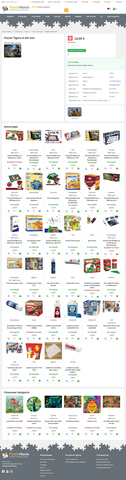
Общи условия (45, 470)
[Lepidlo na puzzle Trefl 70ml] (28, 381)
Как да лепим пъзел (103, 462)
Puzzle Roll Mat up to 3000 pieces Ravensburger (34, 158)
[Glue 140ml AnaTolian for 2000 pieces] (105, 296)
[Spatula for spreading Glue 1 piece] (47, 381)
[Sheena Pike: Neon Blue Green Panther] (47, 434)
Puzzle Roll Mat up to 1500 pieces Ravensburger (92, 158)
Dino (53, 150)
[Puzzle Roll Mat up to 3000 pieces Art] (9, 211)
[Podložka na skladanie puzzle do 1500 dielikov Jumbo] (86, 297)
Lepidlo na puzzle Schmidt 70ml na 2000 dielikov (72, 370)
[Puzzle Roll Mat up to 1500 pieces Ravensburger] (86, 169)
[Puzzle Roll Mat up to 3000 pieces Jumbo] (9, 168)
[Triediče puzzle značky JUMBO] (28, 339)
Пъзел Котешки (37, 31)
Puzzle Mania (7, 31)
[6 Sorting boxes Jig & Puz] (28, 296)
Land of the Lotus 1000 (15, 421)
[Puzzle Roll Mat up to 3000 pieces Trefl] (67, 168)
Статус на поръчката (54, 2)
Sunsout (34, 415)
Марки (67, 16)
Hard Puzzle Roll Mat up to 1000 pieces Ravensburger (111, 243)
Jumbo (14, 150)
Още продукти (113, 16)
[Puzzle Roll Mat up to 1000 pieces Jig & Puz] (47, 253)
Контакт (108, 2)
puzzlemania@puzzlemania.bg (12, 464)
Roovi (92, 415)
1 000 (111, 73)
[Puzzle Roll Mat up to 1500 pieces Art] (86, 211)
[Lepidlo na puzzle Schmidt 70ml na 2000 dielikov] (67, 381)
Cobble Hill (72, 320)
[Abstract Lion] (86, 434)
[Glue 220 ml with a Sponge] (47, 296)
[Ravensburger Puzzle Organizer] (28, 211)
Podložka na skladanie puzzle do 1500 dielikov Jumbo (92, 285)
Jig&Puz (14, 235)
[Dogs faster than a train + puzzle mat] (105, 339)
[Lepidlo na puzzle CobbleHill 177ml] (67, 339)
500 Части (34, 418)
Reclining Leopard (72, 421)
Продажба (22, 16)
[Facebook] (3, 472)
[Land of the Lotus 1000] (9, 434)
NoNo (92, 235)
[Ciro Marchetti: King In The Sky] (105, 434)
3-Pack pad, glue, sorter (14, 283)
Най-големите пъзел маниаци (75, 462)
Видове (78, 16)
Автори (57, 16)
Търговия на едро (71, 2)
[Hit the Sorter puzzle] (67, 253)
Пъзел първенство (46, 473)
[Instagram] (11, 472)
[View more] (14, 140)
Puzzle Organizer (53, 198)
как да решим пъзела (103, 467)
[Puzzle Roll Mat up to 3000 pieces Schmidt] (105, 168)
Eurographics (72, 192)
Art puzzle (14, 192)
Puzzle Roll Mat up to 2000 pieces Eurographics (72, 200)
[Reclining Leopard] (67, 434)
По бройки (36, 16)
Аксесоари (91, 16)
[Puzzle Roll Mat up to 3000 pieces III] (105, 211)
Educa (27, 31)
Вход (42, 2)
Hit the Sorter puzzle (73, 240)
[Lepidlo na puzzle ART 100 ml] (47, 339)
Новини (10, 16)
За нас (42, 467)
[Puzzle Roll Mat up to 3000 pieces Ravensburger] (28, 169)
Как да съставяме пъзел (104, 465)
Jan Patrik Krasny (115, 81)
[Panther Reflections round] (28, 434)
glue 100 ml (92, 240)
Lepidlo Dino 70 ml (72, 283)
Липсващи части (102, 459)
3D (101, 16)
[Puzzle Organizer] (47, 211)
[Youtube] (7, 472)
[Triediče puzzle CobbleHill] (86, 339)
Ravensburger (34, 150)
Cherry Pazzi (72, 415)
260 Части (111, 418)
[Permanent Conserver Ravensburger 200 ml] (9, 339)
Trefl (72, 150)
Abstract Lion (92, 421)
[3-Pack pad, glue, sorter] (9, 296)
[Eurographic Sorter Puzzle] (28, 253)
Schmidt (111, 150)
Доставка (85, 2)
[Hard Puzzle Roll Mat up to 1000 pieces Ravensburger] (105, 254)
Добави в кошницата (77, 50)
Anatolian (111, 192)
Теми (47, 16)
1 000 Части (18, 31)
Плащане (97, 2)
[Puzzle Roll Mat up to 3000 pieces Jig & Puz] (9, 253)
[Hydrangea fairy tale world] (9, 381)
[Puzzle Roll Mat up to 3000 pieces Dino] (47, 168)
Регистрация (36, 2)
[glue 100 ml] (86, 253)
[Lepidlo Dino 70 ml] (67, 296)
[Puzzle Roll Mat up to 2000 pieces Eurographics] (67, 212)
